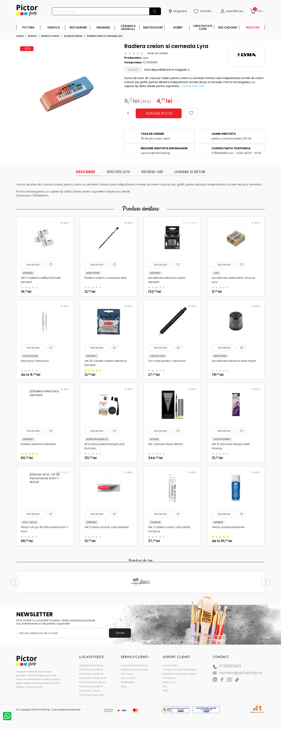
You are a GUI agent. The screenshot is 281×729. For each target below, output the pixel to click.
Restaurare (78, 27)
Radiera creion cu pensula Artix (105, 278)
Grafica (53, 27)
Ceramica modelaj (128, 27)
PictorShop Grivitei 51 (91, 686)
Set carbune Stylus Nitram (165, 444)
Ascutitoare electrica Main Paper (234, 361)
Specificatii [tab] (118, 172)
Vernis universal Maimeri (228, 527)
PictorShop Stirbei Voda (92, 678)
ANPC (166, 690)
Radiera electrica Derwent (38, 444)
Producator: (133, 58)
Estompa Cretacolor (35, 361)
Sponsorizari (128, 678)
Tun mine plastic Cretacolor (167, 361)
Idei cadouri (227, 27)
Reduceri (253, 27)
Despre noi (169, 682)
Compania (169, 678)
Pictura (28, 27)
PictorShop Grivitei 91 (91, 669)
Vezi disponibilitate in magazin (165, 70)
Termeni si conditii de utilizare (179, 669)
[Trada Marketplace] (260, 708)
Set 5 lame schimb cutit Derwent (106, 527)
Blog (123, 686)
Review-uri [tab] (152, 172)
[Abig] (140, 581)
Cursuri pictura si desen (134, 665)
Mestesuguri (153, 27)
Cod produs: (133, 62)
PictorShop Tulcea (89, 690)
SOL (165, 686)
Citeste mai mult (192, 86)
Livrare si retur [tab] (189, 172)
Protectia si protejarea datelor (179, 673)
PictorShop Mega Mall (91, 694)
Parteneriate (127, 682)
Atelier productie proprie (134, 669)
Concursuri (127, 673)
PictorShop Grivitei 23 (91, 673)
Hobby (178, 27)
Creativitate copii (202, 27)
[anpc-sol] (206, 709)
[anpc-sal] (176, 709)
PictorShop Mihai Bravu (92, 682)
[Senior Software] (255, 708)
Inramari (103, 27)
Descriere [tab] (85, 172)
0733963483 (230, 666)
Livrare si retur (170, 665)
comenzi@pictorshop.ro (240, 672)
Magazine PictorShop (91, 665)
